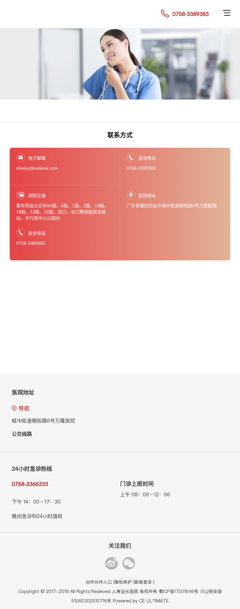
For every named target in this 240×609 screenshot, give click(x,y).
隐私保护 (123, 582)
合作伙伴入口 (99, 582)
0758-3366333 (30, 484)
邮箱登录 (143, 582)
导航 (24, 408)
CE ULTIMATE (154, 601)
